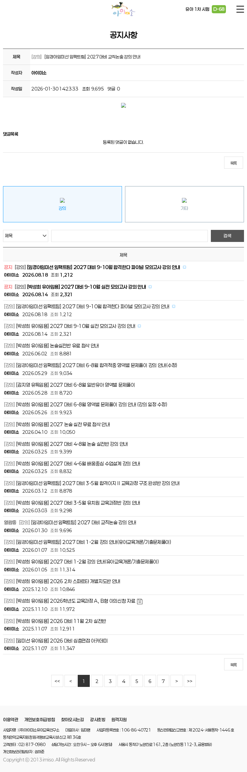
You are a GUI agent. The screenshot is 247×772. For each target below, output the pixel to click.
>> (189, 681)
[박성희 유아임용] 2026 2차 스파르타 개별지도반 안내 (68, 581)
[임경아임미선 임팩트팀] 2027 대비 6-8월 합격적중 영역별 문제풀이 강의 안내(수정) (96, 365)
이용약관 (10, 719)
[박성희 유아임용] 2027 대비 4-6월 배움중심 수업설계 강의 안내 (78, 463)
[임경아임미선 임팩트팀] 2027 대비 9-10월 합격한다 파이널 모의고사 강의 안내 (103, 267)
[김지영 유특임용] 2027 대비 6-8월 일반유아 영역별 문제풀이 (75, 385)
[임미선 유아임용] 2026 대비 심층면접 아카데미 (62, 640)
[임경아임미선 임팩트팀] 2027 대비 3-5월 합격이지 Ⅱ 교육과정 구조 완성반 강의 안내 (97, 483)
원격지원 (119, 719)
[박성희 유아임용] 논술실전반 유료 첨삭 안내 (57, 345)
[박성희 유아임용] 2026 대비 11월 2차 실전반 (61, 621)
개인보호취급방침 (39, 719)
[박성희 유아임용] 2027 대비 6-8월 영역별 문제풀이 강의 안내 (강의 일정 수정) (91, 404)
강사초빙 (97, 719)
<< (57, 681)
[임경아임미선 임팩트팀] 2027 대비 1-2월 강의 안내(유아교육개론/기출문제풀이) (93, 542)
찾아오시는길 (72, 719)
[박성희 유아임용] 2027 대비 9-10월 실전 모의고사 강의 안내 (86, 287)
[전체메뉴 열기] (240, 9)
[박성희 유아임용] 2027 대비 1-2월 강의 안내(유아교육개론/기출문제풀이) (87, 561)
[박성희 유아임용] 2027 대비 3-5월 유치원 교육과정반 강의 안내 (78, 503)
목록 (233, 163)
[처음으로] (123, 9)
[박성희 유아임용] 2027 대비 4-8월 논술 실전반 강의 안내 (72, 444)
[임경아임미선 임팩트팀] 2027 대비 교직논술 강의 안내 (83, 522)
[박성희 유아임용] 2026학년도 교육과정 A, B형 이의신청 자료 (75, 601)
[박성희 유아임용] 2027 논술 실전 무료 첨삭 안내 (63, 424)
